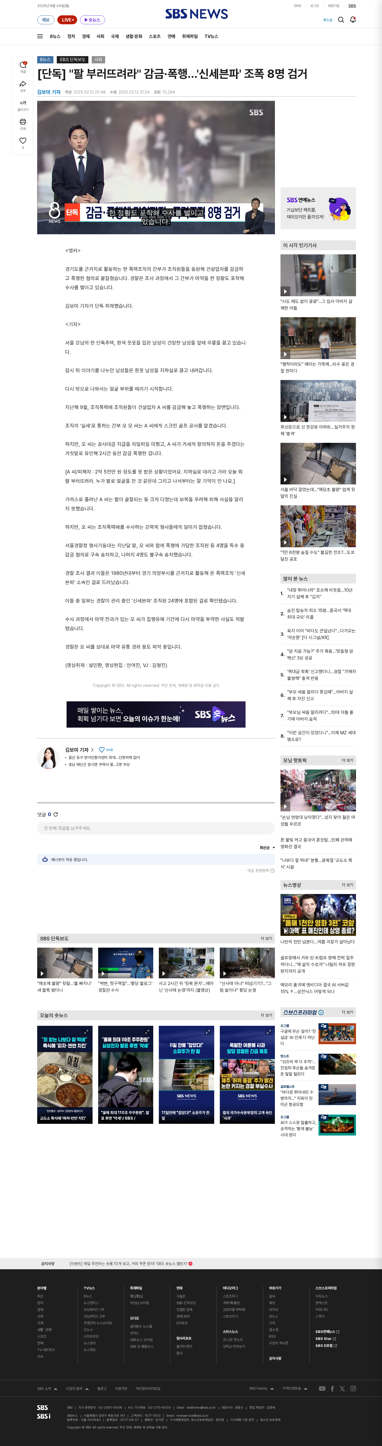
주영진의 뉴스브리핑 (98, 1323)
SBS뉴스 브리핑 (141, 1340)
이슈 (40, 1356)
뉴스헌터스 (91, 1303)
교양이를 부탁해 (234, 1310)
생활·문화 (134, 36)
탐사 (179, 1353)
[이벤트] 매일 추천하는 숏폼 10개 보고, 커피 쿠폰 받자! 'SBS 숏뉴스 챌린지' (128, 1262)
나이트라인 (91, 1336)
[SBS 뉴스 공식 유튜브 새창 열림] (322, 1388)
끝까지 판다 (184, 1346)
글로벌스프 (287, 1087)
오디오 (134, 1316)
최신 (40, 1296)
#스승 (328, 20)
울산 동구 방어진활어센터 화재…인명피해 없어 (104, 757)
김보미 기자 (77, 750)
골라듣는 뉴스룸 (141, 1326)
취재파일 (190, 36)
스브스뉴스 (230, 1330)
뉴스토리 (90, 1343)
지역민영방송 (295, 1389)
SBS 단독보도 (73, 59)
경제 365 (183, 1316)
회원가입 (333, 6)
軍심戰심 (136, 1296)
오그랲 (284, 1026)
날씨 (272, 1296)
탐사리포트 (184, 1336)
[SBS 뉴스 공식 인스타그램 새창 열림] (353, 1388)
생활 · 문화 (44, 1330)
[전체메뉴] (40, 36)
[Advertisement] (156, 903)
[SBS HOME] (352, 5)
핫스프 (284, 1056)
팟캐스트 (321, 1303)
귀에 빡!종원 (231, 1303)
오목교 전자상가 (234, 1346)
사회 (100, 36)
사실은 (181, 1296)
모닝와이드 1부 (94, 1310)
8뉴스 (55, 36)
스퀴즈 (320, 1316)
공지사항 (275, 1358)
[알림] (353, 19)
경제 (86, 36)
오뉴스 (88, 1330)
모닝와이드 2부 (94, 1316)
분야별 (41, 1286)
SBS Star (323, 1338)
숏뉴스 (273, 1316)
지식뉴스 (321, 1296)
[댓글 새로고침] (56, 814)
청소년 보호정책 (270, 1420)
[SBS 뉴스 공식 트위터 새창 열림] (342, 1388)
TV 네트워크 (46, 1350)
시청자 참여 (77, 1389)
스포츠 (155, 36)
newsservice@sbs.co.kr (192, 1416)
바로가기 (275, 1286)
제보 (272, 1303)
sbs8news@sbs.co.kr (201, 1407)
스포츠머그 (230, 1296)
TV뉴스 (211, 36)
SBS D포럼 (324, 1345)
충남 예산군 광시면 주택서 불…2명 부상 (99, 764)
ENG (297, 6)
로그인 (314, 6)
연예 (171, 36)
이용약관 (121, 1389)
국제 (115, 36)
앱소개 (273, 1330)
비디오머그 (230, 1286)
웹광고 (102, 1389)
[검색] (341, 19)
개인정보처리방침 (148, 1389)
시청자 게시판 (278, 1343)
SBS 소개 (47, 1389)
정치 (71, 36)
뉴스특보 (90, 1350)
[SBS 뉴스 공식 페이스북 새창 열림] (332, 1389)
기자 (272, 1323)
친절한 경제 (184, 1310)
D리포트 (182, 1323)
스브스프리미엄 (326, 1286)
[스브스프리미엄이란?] (322, 1012)
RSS (272, 1336)
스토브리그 (230, 1316)
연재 (179, 1286)
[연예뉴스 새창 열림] (318, 208)
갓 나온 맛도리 (233, 1340)
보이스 (134, 1333)
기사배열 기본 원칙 (242, 1420)
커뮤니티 (321, 1310)
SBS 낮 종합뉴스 (142, 1346)
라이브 (273, 1310)
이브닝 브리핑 (139, 1303)
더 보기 (265, 937)
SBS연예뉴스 (325, 1331)
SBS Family (261, 1389)
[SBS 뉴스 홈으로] (197, 14)
